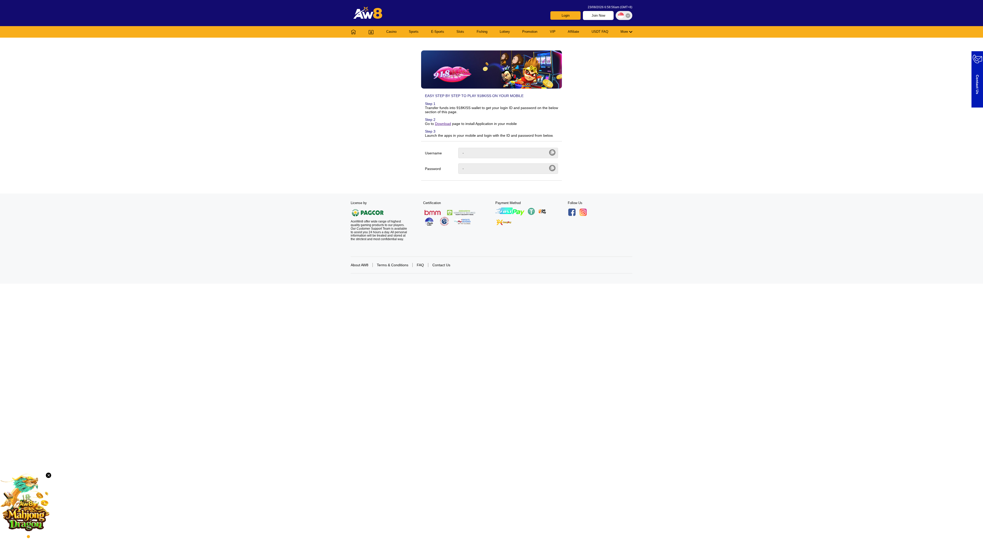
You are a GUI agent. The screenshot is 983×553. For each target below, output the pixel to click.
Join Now (598, 15)
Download (443, 124)
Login (566, 15)
